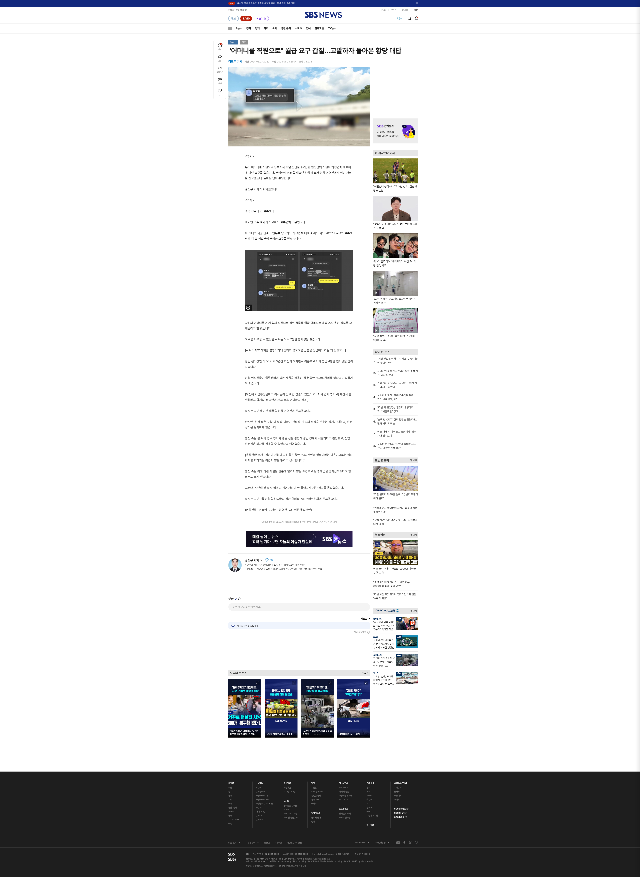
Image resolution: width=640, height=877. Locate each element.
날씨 (368, 787)
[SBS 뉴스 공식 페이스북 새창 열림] (404, 842)
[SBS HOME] (416, 10)
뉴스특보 (259, 819)
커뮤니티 (397, 795)
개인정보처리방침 (294, 843)
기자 (368, 803)
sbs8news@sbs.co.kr (326, 854)
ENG (384, 10)
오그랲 (375, 637)
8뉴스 (239, 28)
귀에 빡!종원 (344, 791)
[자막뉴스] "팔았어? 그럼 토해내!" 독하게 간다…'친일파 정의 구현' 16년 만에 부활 (284, 569)
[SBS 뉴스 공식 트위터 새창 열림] (410, 843)
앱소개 (369, 807)
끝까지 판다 (316, 817)
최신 (230, 787)
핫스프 (375, 673)
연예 (308, 28)
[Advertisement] (299, 651)
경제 (257, 28)
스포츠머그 (343, 787)
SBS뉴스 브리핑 (290, 813)
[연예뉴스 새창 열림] (395, 130)
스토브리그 (343, 799)
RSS (368, 811)
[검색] (409, 18)
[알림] (416, 18)
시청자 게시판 (372, 815)
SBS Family (362, 843)
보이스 (286, 809)
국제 (274, 28)
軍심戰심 (288, 787)
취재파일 (319, 28)
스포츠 (298, 28)
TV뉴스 (332, 28)
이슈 (230, 823)
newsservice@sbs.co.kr (320, 859)
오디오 (286, 800)
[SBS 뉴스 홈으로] (323, 15)
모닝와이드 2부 (262, 799)
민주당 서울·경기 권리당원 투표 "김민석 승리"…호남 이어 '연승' (276, 564)
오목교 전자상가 (345, 817)
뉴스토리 (259, 815)
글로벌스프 (377, 619)
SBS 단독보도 (317, 791)
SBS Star (399, 812)
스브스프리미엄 (400, 782)
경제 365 (315, 799)
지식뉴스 (397, 787)
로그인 (393, 10)
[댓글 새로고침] (239, 599)
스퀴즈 (397, 799)
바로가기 (370, 782)
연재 (313, 782)
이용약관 (278, 843)
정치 (248, 28)
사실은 (314, 787)
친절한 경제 (316, 795)
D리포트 (314, 803)
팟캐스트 (397, 791)
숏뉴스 (369, 799)
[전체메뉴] (230, 28)
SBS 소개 (234, 843)
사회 (266, 28)
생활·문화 (286, 28)
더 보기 (364, 672)
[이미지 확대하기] (248, 308)
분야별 (231, 782)
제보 (368, 791)
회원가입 (405, 10)
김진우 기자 (252, 560)
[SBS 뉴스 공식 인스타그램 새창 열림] (416, 843)
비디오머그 (343, 782)
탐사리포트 (315, 812)
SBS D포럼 (399, 816)
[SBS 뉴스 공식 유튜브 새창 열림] (398, 843)
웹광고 (267, 843)
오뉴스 (259, 807)
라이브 (369, 795)
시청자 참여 (252, 843)
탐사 (313, 821)
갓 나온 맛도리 (345, 813)
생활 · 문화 (232, 807)
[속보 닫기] (417, 3)
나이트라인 (260, 811)
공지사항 (370, 825)
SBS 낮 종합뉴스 (291, 817)
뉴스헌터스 (260, 791)
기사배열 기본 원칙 (350, 861)
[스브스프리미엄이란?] (398, 611)
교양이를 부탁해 (345, 795)
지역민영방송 (382, 843)
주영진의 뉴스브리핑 (264, 803)
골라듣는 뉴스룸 (290, 805)
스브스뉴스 (343, 808)
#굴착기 (400, 18)
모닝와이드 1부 (262, 795)
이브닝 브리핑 (289, 791)
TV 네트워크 (233, 819)
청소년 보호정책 (367, 861)
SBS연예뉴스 (400, 808)
